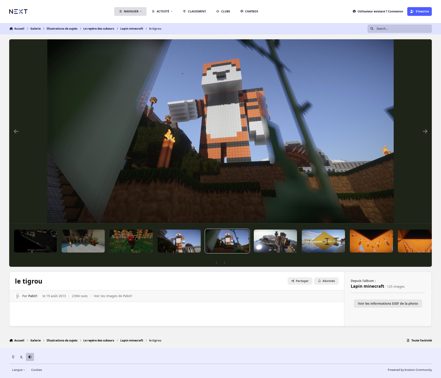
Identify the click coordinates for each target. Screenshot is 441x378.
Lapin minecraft (367, 286)
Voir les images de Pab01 (113, 296)
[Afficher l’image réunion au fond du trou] (83, 241)
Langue (17, 370)
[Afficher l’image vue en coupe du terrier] (35, 241)
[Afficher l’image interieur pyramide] (419, 241)
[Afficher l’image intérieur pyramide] (371, 241)
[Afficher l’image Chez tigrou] (275, 241)
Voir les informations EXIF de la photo (388, 303)
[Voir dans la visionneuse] (220, 131)
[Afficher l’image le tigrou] (179, 241)
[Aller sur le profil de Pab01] (17, 296)
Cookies (36, 370)
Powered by (410, 370)
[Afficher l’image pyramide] (323, 241)
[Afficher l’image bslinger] (131, 241)
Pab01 (33, 296)
